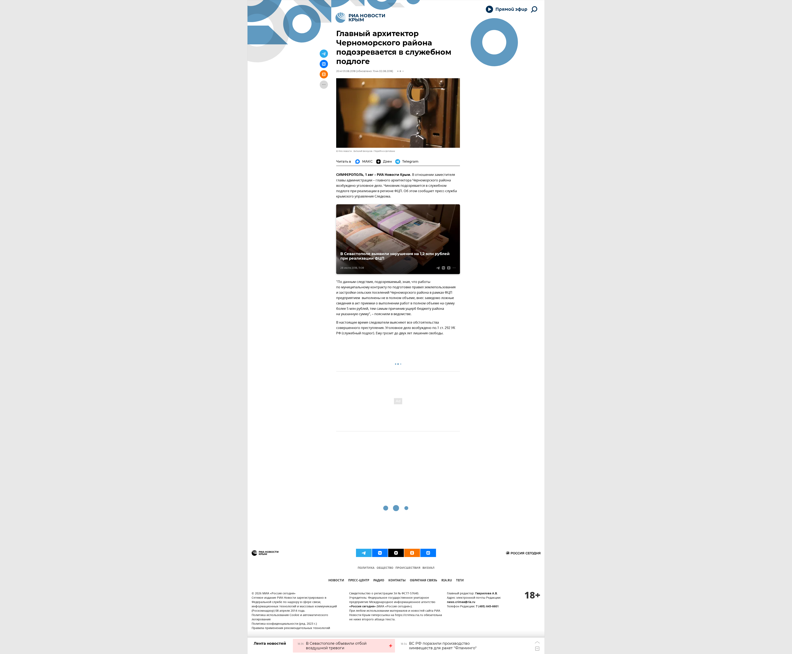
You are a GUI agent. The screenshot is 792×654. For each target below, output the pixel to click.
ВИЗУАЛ (428, 568)
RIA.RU (446, 580)
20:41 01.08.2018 (346, 71)
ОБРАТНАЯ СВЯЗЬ (423, 580)
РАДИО (378, 580)
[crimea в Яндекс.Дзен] (396, 553)
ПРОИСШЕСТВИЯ (407, 568)
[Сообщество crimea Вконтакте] (380, 553)
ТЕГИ (460, 580)
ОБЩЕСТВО (385, 568)
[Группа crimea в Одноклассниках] (412, 553)
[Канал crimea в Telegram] (364, 553)
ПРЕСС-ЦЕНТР (358, 580)
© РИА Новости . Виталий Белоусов (354, 151)
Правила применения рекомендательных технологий (291, 628)
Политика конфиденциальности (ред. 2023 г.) (284, 624)
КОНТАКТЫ (397, 580)
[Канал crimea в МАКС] (428, 553)
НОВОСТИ (336, 580)
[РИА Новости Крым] (360, 17)
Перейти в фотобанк (384, 151)
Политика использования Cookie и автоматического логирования (290, 617)
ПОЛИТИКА (366, 568)
